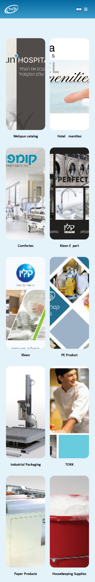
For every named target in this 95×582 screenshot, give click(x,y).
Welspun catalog (25, 136)
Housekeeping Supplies (69, 574)
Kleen (25, 355)
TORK (69, 465)
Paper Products (25, 574)
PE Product (69, 355)
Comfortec (26, 246)
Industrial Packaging (26, 465)
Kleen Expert (69, 246)
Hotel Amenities (69, 136)
